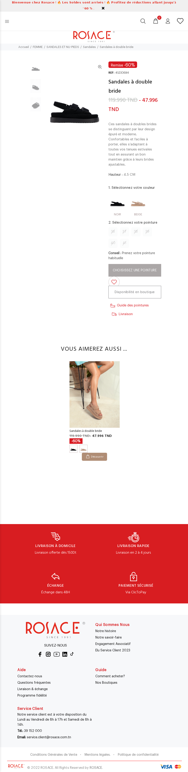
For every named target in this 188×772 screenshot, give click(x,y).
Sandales (89, 46)
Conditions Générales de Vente (53, 754)
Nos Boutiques (106, 682)
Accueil (23, 46)
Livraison (126, 314)
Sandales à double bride (85, 431)
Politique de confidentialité (138, 754)
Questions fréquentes (34, 682)
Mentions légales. (98, 754)
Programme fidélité (32, 695)
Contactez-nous (29, 676)
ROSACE (96, 767)
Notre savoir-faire (108, 637)
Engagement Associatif (113, 644)
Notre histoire (105, 631)
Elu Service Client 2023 (112, 650)
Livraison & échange (32, 689)
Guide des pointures (133, 305)
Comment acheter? (110, 676)
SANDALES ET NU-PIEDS (63, 46)
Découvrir (97, 457)
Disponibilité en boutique (135, 292)
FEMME (38, 46)
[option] (35, 69)
